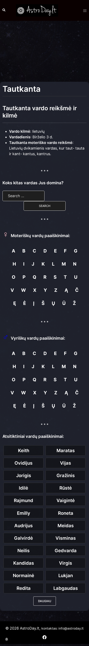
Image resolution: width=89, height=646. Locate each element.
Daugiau (44, 601)
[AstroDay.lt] (37, 10)
